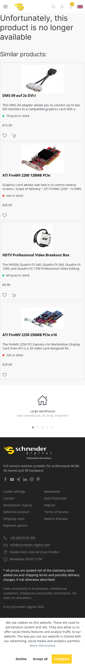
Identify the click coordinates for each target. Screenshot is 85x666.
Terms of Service (56, 512)
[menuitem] (70, 6)
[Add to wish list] (4, 135)
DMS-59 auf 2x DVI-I (19, 95)
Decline (21, 659)
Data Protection (55, 498)
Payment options (15, 525)
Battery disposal (56, 519)
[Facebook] (5, 479)
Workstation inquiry (17, 505)
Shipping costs (14, 519)
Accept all (40, 659)
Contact (8, 498)
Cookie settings (14, 491)
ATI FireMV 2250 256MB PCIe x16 (29, 335)
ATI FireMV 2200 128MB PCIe (26, 175)
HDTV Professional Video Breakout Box (35, 255)
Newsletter (52, 491)
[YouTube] (12, 479)
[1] (80, 6)
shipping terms (36, 575)
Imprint (49, 505)
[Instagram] (31, 479)
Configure (61, 659)
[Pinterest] (38, 479)
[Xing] (18, 479)
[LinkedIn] (25, 479)
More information (42, 645)
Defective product (16, 512)
